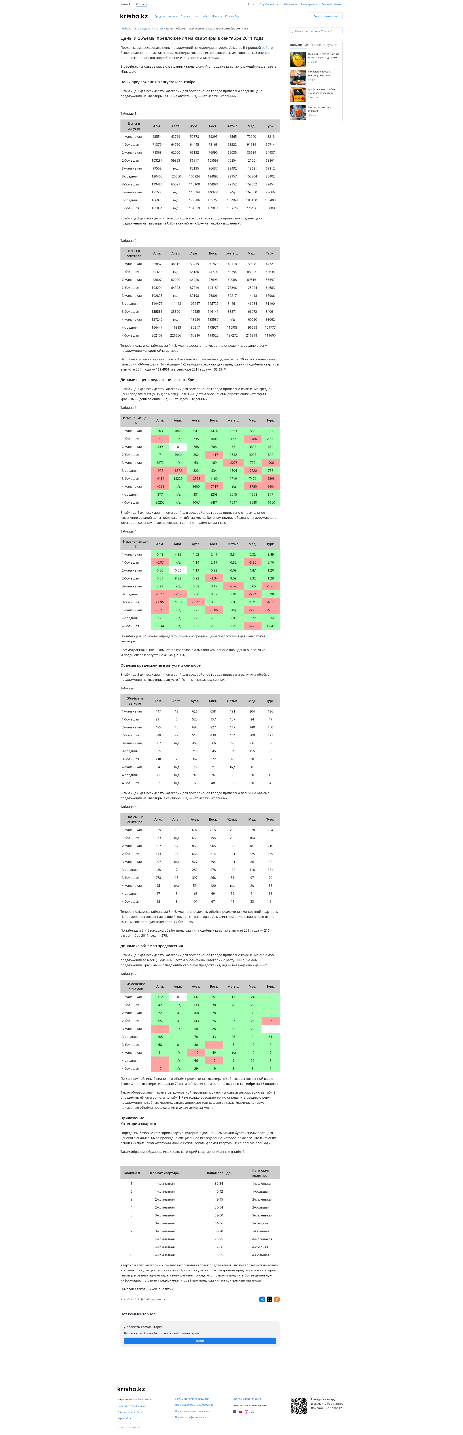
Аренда (173, 16)
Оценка (185, 16)
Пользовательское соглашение (192, 1411)
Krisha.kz (125, 28)
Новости (217, 16)
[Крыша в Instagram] (246, 1411)
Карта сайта (124, 1418)
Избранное (290, 4)
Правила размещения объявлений (194, 1404)
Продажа (159, 16)
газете (147, 1399)
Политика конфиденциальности (193, 1417)
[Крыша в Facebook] (235, 1411)
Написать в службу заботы (133, 1406)
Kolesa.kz (126, 5)
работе (267, 47)
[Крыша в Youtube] (240, 1411)
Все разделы (143, 28)
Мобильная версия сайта (247, 1398)
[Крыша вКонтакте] (252, 1411)
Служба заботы (269, 4)
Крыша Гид (232, 16)
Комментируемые (324, 45)
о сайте (137, 1399)
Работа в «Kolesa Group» (131, 1412)
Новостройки (201, 16)
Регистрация (309, 4)
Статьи (158, 28)
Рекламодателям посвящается (192, 1398)
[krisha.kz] (131, 1389)
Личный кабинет (332, 4)
